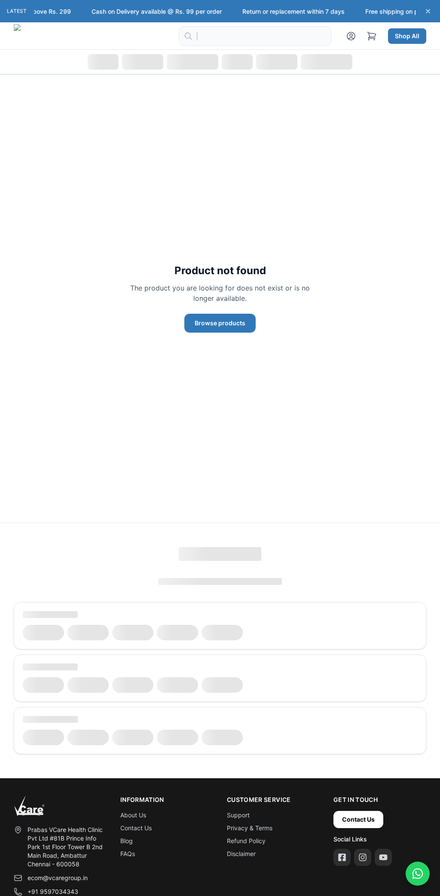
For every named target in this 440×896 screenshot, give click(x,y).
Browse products (220, 323)
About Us (133, 815)
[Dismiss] (428, 11)
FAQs (127, 853)
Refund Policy (246, 840)
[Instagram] (362, 857)
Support (238, 815)
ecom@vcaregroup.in (58, 877)
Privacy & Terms (249, 828)
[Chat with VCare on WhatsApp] (418, 874)
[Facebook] (342, 857)
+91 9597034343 (53, 891)
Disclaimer (241, 853)
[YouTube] (383, 857)
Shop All (407, 36)
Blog (126, 840)
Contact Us (136, 828)
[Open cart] (371, 36)
